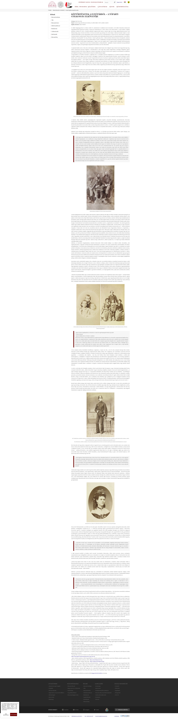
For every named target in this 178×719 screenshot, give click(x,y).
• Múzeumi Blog (86, 701)
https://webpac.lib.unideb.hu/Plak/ (97, 661)
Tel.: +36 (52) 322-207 (89, 716)
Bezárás (17, 704)
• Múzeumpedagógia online (72, 695)
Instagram (87, 709)
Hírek (76, 6)
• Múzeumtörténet (87, 690)
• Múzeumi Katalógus (87, 686)
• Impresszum (98, 688)
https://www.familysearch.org (96, 659)
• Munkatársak (86, 695)
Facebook (66, 709)
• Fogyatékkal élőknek (71, 692)
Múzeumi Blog (54, 37)
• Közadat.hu (97, 697)
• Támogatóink (117, 692)
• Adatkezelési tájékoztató (100, 695)
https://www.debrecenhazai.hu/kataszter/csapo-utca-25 (83, 656)
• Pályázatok (117, 688)
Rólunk (112, 6)
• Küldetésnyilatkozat (87, 692)
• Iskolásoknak (70, 690)
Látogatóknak (102, 6)
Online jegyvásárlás (97, 2)
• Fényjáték (50, 688)
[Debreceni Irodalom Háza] (69, 5)
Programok (83, 6)
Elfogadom (14, 714)
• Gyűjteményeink (86, 697)
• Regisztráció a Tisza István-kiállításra (56, 692)
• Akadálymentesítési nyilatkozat (102, 690)
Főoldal (49, 10)
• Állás (84, 688)
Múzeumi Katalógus (55, 17)
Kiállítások (91, 6)
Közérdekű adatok (84, 2)
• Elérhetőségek (51, 695)
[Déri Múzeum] (52, 4)
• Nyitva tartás (51, 697)
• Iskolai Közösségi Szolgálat (54, 686)
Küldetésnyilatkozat (55, 25)
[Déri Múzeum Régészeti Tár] (61, 5)
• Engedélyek (117, 690)
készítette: (117, 716)
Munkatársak (54, 28)
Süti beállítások (6, 714)
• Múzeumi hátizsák (52, 690)
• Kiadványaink (86, 699)
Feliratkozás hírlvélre (123, 709)
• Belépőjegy (51, 699)
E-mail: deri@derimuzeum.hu (101, 716)
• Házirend (97, 699)
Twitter (97, 709)
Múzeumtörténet (55, 23)
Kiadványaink (54, 34)
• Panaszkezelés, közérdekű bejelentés (103, 692)
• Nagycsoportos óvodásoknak (73, 688)
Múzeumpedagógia (122, 6)
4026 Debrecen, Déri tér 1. (77, 716)
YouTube (77, 709)
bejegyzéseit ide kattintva (96, 673)
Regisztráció (119, 2)
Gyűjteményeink (54, 31)
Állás (52, 20)
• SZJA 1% (117, 695)
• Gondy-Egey (98, 686)
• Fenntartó (117, 686)
